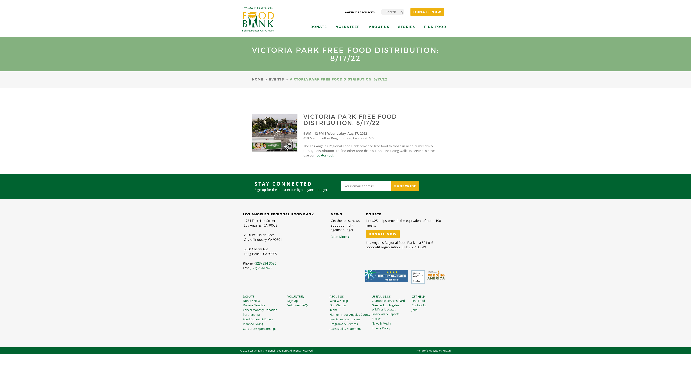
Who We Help (339, 301)
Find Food (418, 301)
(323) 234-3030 (265, 263)
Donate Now (251, 301)
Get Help (418, 297)
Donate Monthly (254, 305)
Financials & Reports (385, 314)
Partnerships (252, 315)
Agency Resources (360, 12)
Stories (406, 27)
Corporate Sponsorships (259, 329)
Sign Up (292, 301)
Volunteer (295, 297)
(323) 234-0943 (261, 268)
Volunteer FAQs (297, 305)
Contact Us (419, 305)
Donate (248, 297)
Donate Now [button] (427, 12)
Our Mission (338, 305)
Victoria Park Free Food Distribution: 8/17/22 (350, 120)
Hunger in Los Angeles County (350, 315)
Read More (339, 236)
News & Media (381, 323)
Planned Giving (253, 324)
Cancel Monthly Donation (260, 310)
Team (333, 310)
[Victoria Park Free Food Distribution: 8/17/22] (274, 133)
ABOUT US (337, 297)
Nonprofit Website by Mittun (433, 350)
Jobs (414, 310)
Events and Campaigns (345, 319)
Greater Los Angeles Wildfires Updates (385, 307)
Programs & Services (344, 324)
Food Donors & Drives (258, 319)
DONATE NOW (383, 234)
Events (276, 79)
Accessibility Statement (345, 329)
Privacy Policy (381, 328)
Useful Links (381, 297)
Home (257, 79)
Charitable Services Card (388, 301)
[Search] (401, 12)
